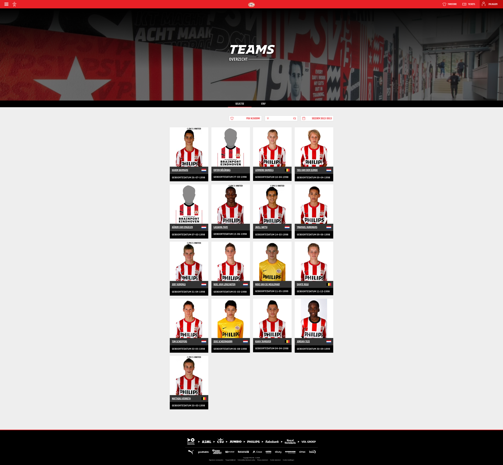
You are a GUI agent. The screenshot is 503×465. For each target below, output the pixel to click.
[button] (6, 4)
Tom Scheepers (179, 341)
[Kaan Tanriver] (272, 318)
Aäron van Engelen (182, 227)
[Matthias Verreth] (189, 375)
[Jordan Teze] (314, 318)
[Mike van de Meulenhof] (272, 261)
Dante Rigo (303, 284)
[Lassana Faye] (230, 204)
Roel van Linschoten (224, 284)
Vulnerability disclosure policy (246, 460)
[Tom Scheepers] (189, 318)
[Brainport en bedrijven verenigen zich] (251, 441)
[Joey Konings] (189, 261)
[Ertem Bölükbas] (230, 147)
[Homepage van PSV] (251, 4)
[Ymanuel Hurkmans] (314, 204)
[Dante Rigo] (314, 261)
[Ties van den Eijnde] (314, 147)
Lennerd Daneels (264, 170)
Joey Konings (179, 284)
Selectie (239, 103)
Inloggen (492, 4)
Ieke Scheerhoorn (223, 341)
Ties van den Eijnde (307, 170)
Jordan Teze (303, 341)
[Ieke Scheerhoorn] (230, 318)
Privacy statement (262, 460)
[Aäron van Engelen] (189, 204)
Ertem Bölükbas (222, 170)
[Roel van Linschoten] (230, 261)
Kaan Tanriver (263, 341)
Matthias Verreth (181, 398)
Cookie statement (275, 460)
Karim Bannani (180, 170)
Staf (263, 103)
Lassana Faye (221, 227)
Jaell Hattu (261, 227)
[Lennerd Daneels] (272, 147)
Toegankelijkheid (230, 460)
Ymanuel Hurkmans (307, 227)
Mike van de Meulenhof (267, 284)
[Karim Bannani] (189, 147)
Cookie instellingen (288, 460)
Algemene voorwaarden (216, 460)
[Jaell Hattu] (272, 204)
